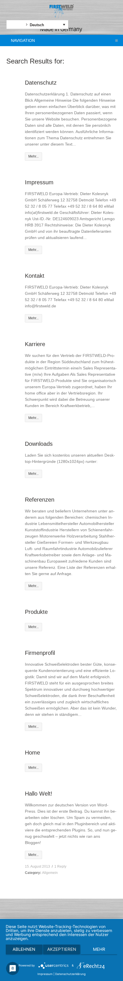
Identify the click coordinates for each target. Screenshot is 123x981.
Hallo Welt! (38, 793)
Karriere (35, 344)
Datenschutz (41, 82)
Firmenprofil (40, 653)
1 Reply (60, 866)
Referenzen (39, 499)
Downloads (39, 444)
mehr (99, 949)
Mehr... (33, 156)
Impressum (39, 182)
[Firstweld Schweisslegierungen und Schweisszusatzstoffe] (62, 11)
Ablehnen (24, 949)
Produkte (36, 612)
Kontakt (34, 276)
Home (32, 752)
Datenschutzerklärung (70, 973)
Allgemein (50, 873)
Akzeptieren (61, 949)
